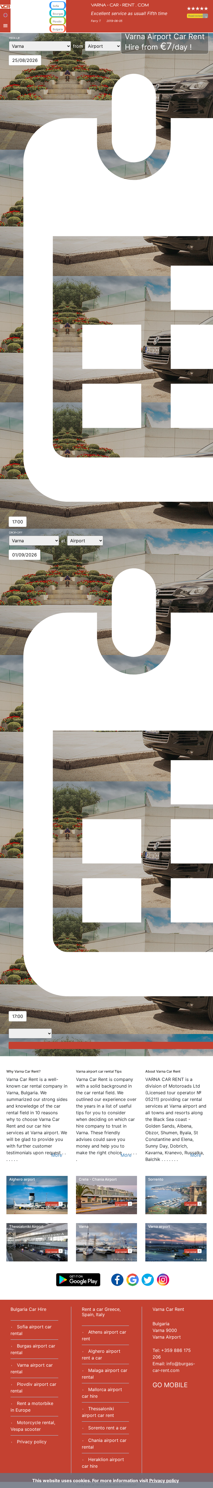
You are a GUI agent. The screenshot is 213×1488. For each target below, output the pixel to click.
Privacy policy (32, 1441)
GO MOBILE (170, 1385)
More (56, 1155)
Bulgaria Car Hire (28, 1309)
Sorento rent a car (107, 1428)
